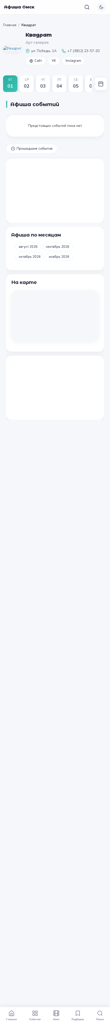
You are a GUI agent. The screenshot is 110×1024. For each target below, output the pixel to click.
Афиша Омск (19, 7)
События (35, 1019)
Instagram (73, 60)
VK (54, 60)
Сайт (38, 60)
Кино (56, 1019)
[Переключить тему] (101, 7)
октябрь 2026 (30, 256)
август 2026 (28, 246)
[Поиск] (87, 7)
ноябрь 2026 (59, 256)
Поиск (100, 1019)
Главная (9, 25)
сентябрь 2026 (57, 246)
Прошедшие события (34, 148)
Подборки (78, 1019)
